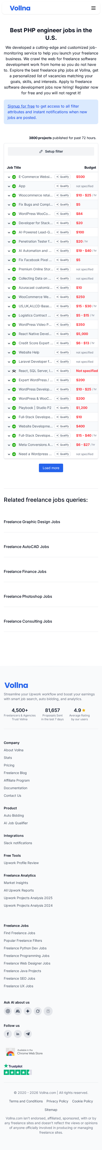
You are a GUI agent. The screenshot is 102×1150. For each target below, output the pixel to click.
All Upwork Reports (19, 890)
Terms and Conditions (26, 1101)
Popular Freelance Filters (23, 940)
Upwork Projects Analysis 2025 (28, 898)
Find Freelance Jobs (19, 933)
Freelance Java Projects (22, 971)
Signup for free (21, 106)
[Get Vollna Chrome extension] (25, 1051)
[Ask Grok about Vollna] (38, 1011)
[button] (93, 8)
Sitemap (51, 1110)
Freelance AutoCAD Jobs (26, 546)
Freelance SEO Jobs (19, 978)
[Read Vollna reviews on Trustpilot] (18, 1069)
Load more (51, 468)
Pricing (9, 765)
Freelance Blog (15, 773)
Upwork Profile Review (21, 863)
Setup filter (54, 151)
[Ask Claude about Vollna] (18, 1011)
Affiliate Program (17, 780)
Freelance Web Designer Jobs (27, 963)
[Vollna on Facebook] (8, 1034)
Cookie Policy (82, 1101)
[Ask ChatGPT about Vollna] (8, 1011)
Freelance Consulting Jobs (28, 621)
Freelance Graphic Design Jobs (32, 521)
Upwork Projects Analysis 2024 (28, 905)
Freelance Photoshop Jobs (28, 596)
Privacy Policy (57, 1101)
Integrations (14, 835)
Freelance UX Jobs (18, 986)
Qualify (64, 176)
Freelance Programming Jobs (26, 956)
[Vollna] (51, 685)
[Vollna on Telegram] (28, 1034)
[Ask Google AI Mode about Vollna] (28, 1011)
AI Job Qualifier (16, 823)
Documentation (15, 788)
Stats (8, 758)
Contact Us (12, 795)
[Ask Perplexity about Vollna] (48, 1011)
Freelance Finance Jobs (25, 571)
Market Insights (16, 883)
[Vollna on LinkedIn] (18, 1034)
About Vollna (13, 750)
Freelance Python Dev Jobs (25, 948)
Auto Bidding (14, 815)
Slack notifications (18, 843)
